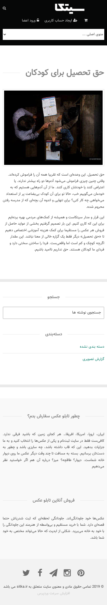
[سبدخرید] (85, 20)
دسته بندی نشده (92, 347)
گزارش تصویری (93, 359)
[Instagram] (67, 572)
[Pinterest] (80, 572)
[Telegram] (53, 572)
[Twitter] (26, 572)
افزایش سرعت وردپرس (53, 593)
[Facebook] (39, 572)
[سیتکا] (78, 8)
